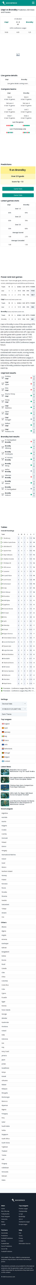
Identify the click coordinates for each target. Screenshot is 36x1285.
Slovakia (4, 892)
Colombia (5, 981)
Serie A (21, 1219)
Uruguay (4, 1163)
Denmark (5, 838)
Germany (7, 732)
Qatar (3, 1122)
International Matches (9, 855)
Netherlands (8, 749)
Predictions (4, 1236)
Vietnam (4, 1176)
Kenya (4, 1072)
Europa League (23, 1224)
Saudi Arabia (6, 1126)
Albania (4, 927)
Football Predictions (7, 1238)
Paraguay (5, 1114)
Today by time (5, 1214)
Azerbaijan (5, 943)
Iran (3, 1043)
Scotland (7, 761)
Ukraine (4, 913)
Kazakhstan (5, 1068)
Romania (4, 884)
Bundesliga (22, 1216)
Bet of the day (5, 1211)
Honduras (5, 1026)
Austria (4, 821)
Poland (4, 880)
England (6, 724)
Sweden (4, 900)
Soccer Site (4, 1249)
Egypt (3, 1002)
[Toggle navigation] (33, 2)
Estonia (4, 1006)
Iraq (3, 1047)
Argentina (5, 813)
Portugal (7, 753)
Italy (5, 736)
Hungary (4, 850)
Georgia (4, 1014)
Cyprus (4, 993)
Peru (3, 1118)
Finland (4, 842)
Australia (4, 817)
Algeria (4, 931)
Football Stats (5, 1243)
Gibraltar (4, 1018)
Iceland (4, 1031)
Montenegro (6, 1097)
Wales (4, 1180)
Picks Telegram (5, 1216)
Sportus (3, 1241)
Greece (4, 846)
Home (3, 1208)
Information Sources (24, 1243)
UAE (3, 1159)
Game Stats (18, 189)
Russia (4, 888)
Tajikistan (5, 1147)
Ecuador (4, 997)
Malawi (4, 1085)
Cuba (3, 989)
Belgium (7, 757)
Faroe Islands (6, 1010)
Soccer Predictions (6, 1246)
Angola (4, 935)
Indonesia (5, 1039)
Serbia (4, 1130)
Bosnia (4, 960)
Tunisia (4, 1155)
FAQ (20, 1233)
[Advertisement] (18, 54)
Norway (4, 875)
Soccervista (4, 1233)
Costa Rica (5, 985)
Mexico (4, 867)
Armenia (4, 939)
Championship (23, 1211)
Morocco (5, 1101)
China (3, 977)
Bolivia (4, 956)
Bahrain (4, 948)
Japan (3, 1060)
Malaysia (4, 1089)
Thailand (4, 1151)
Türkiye (4, 909)
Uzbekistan (5, 1168)
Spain (6, 728)
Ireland (4, 859)
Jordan (4, 1064)
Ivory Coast (5, 1051)
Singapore (5, 1134)
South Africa (6, 1139)
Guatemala (5, 1022)
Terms (20, 1236)
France (6, 740)
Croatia (4, 830)
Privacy (21, 1238)
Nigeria (4, 1109)
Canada (4, 968)
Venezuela (5, 1172)
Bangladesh (5, 952)
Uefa (5, 744)
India (3, 1035)
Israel (3, 863)
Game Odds (18, 195)
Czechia (4, 834)
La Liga (21, 1214)
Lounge (3, 1224)
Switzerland (5, 904)
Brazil (3, 964)
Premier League (23, 1208)
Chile (3, 972)
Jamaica (4, 1055)
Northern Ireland (7, 871)
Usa (3, 917)
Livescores (4, 1219)
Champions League (24, 1222)
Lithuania (5, 1080)
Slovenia (4, 896)
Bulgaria (4, 826)
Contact (21, 1241)
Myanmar (5, 1105)
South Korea (6, 1143)
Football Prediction (6, 1251)
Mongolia (5, 1093)
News (2, 1222)
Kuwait (4, 1076)
